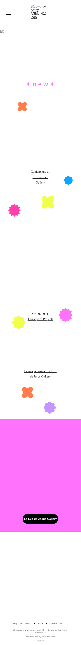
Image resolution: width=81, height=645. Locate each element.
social (40, 623)
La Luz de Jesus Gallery (40, 518)
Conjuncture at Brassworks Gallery (40, 177)
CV (66, 623)
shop (15, 623)
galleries (54, 623)
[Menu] (8, 14)
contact (27, 623)
